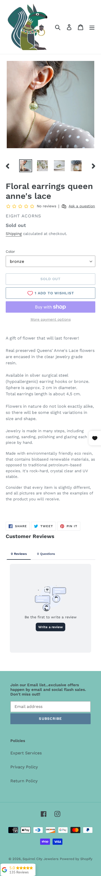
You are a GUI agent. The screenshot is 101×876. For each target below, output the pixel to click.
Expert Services (26, 753)
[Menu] (92, 27)
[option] (25, 165)
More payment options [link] (51, 319)
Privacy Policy (24, 766)
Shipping (14, 233)
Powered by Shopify (76, 859)
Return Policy (24, 780)
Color (10, 251)
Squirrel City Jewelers (41, 859)
